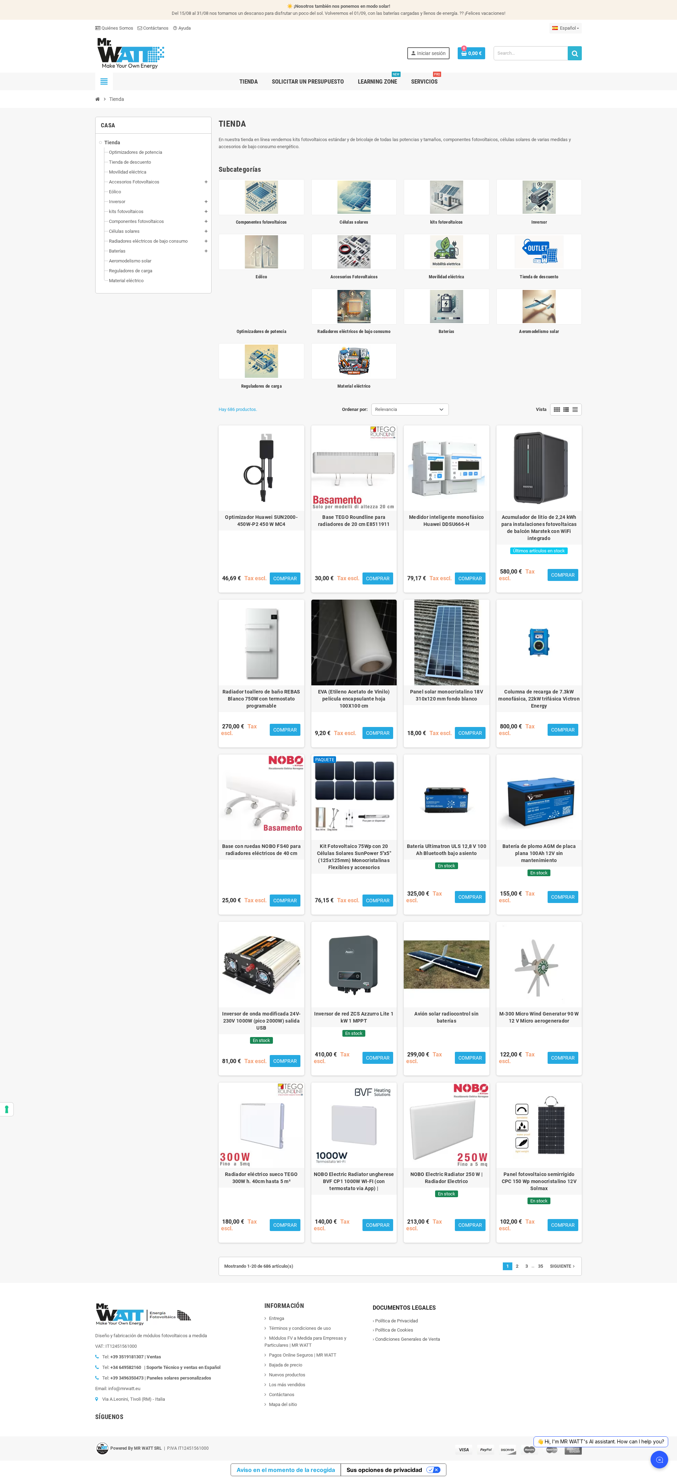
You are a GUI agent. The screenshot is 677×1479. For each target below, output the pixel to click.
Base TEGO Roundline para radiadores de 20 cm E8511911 (354, 520)
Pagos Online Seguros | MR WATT (302, 1355)
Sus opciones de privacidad (384, 1469)
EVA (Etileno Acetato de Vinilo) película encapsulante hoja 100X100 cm (354, 699)
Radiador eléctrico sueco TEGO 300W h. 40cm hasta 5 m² (261, 1177)
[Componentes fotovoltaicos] (261, 197)
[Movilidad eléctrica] (446, 251)
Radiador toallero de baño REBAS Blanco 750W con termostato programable (261, 699)
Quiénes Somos (116, 28)
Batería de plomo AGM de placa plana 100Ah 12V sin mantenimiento (539, 853)
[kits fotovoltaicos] (446, 197)
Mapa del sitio (283, 1404)
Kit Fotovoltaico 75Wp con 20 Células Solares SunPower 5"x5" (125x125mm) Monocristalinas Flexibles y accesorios (354, 856)
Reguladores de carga (261, 386)
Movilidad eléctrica (446, 276)
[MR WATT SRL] (130, 52)
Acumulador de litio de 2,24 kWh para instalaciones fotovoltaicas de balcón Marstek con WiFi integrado (539, 527)
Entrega (276, 1318)
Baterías (446, 331)
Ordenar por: (355, 409)
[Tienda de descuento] (539, 251)
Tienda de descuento (539, 276)
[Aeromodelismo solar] (539, 306)
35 (540, 1266)
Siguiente (563, 1266)
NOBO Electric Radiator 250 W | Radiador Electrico (446, 1177)
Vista (541, 409)
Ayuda (182, 28)
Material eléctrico (354, 386)
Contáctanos (155, 28)
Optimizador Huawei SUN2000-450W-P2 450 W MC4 (261, 520)
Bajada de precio (285, 1365)
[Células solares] (354, 197)
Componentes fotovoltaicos (261, 222)
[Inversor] (539, 197)
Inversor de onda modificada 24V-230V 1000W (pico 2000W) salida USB (261, 1021)
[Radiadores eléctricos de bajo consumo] (354, 306)
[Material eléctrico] (354, 360)
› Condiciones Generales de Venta (406, 1339)
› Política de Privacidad (395, 1320)
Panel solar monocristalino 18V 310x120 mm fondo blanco (446, 695)
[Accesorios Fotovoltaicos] (354, 251)
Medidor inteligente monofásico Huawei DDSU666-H (446, 520)
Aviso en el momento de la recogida (286, 1469)
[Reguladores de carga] (261, 360)
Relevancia (386, 409)
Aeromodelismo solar (539, 331)
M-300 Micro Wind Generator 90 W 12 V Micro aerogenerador (539, 1017)
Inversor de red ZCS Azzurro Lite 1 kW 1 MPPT (354, 1017)
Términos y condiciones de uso (300, 1328)
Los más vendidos (287, 1384)
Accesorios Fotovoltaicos (354, 276)
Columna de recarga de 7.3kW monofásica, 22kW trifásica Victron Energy (539, 699)
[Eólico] (261, 251)
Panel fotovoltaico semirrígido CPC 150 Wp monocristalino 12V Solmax (539, 1181)
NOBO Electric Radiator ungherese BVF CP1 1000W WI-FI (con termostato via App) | (354, 1181)
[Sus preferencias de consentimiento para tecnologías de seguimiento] (6, 1109)
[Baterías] (446, 306)
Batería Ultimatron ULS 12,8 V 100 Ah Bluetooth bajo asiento (446, 849)
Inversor (539, 222)
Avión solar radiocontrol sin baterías (446, 1017)
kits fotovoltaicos (446, 222)
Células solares (354, 222)
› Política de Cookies (393, 1330)
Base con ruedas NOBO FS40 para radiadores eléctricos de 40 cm (261, 849)
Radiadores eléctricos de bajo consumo (353, 331)
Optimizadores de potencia (262, 331)
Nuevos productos (287, 1374)
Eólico (261, 276)
